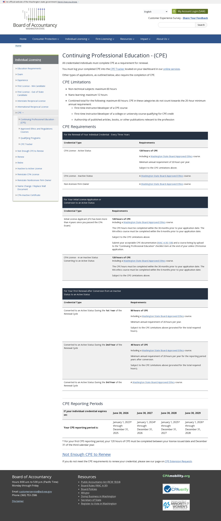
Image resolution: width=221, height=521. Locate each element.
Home (23, 39)
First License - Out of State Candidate (30, 93)
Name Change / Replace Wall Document (31, 188)
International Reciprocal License (32, 106)
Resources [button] (126, 39)
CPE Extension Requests (178, 461)
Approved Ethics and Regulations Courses (36, 130)
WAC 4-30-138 (165, 242)
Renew (20, 156)
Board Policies (89, 489)
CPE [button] (20, 112)
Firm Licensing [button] (104, 39)
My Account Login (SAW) (191, 11)
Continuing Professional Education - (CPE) (38, 121)
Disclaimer (18, 501)
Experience (22, 80)
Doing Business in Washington (98, 496)
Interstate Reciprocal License (31, 100)
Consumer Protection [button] (44, 39)
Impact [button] (144, 39)
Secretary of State (91, 500)
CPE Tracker (26, 144)
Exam (20, 74)
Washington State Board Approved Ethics (171, 156)
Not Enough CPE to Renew (30, 150)
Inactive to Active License (29, 168)
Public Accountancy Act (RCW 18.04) (100, 482)
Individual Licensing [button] (76, 39)
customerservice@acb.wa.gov (35, 491)
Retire (20, 162)
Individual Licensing (28, 59)
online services (171, 69)
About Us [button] (162, 39)
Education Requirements (29, 68)
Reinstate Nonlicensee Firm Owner (34, 180)
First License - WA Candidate (31, 86)
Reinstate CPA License (28, 174)
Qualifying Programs (30, 138)
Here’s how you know (67, 1)
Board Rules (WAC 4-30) (94, 485)
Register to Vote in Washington (99, 503)
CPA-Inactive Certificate (28, 195)
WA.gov (85, 492)
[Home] (35, 19)
